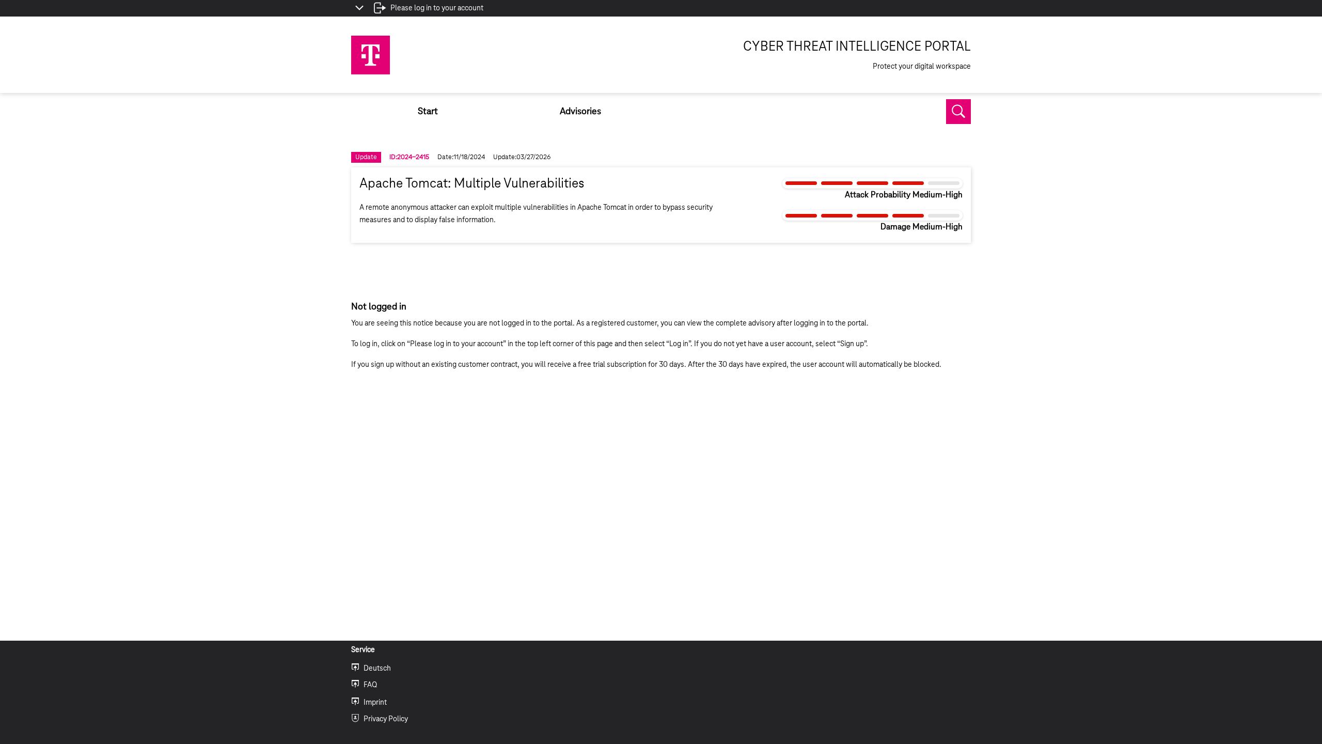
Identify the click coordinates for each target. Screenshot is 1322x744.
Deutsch (377, 668)
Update (366, 157)
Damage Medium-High (921, 227)
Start (428, 111)
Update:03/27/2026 (521, 157)
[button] (958, 111)
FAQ (370, 685)
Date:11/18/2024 (461, 157)
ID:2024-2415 (409, 157)
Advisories (580, 111)
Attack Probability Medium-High (904, 195)
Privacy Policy (386, 719)
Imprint (375, 703)
